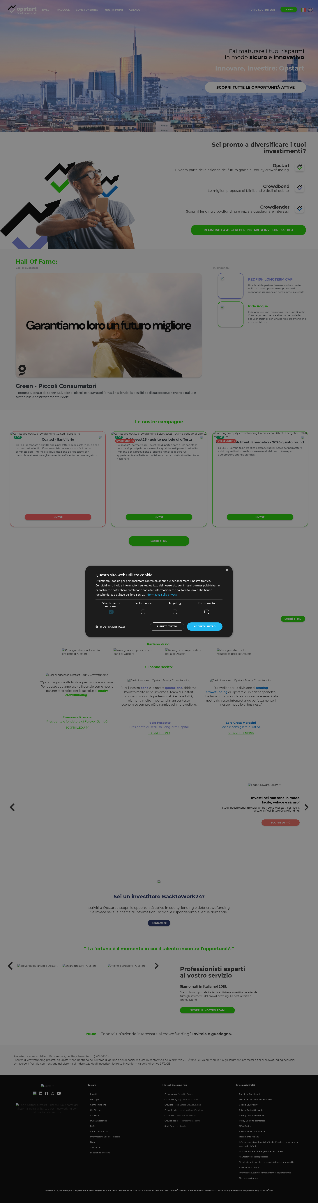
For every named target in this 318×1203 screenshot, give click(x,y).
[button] (110, 626)
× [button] (226, 570)
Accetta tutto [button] (204, 626)
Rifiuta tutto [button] (167, 626)
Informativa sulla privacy (161, 594)
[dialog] (159, 601)
